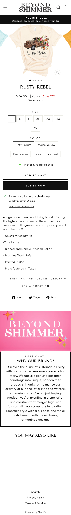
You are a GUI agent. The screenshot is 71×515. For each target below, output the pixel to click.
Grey (37, 154)
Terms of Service (35, 503)
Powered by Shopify (35, 512)
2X (48, 119)
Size (35, 112)
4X (35, 128)
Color (35, 138)
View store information (21, 206)
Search (35, 491)
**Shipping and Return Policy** (35, 278)
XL (38, 119)
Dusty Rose (20, 154)
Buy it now (35, 185)
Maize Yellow (46, 145)
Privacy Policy (35, 497)
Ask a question (35, 286)
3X (58, 119)
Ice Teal (53, 154)
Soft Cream (23, 145)
